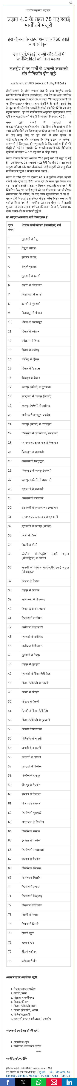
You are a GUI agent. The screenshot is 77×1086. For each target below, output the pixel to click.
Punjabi (46, 1075)
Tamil (63, 1075)
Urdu (51, 1072)
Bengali (22, 1075)
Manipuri (34, 1075)
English (41, 1072)
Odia (55, 1075)
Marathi (60, 1072)
